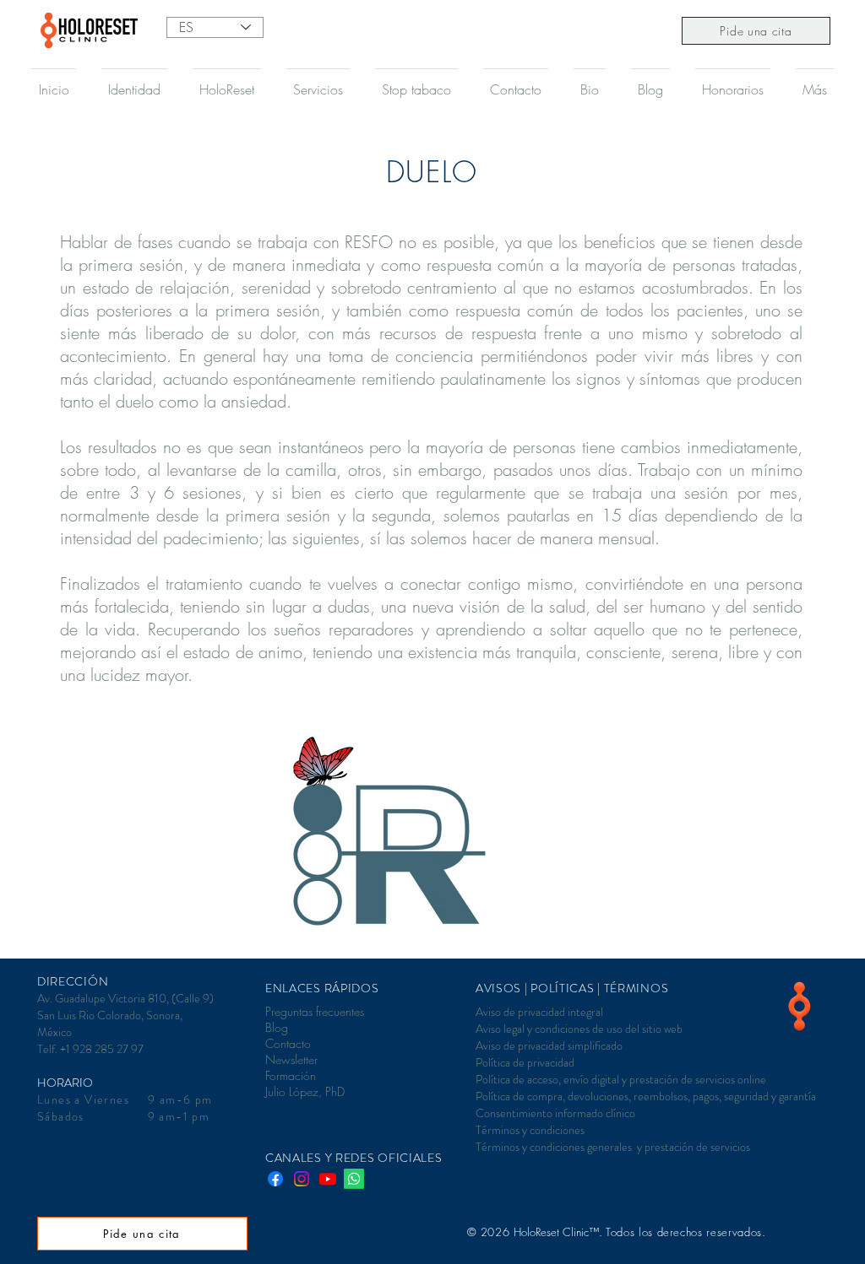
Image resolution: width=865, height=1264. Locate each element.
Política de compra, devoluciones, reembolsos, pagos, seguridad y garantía (646, 1096)
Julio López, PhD (305, 1091)
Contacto (288, 1043)
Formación (290, 1075)
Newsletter (291, 1059)
